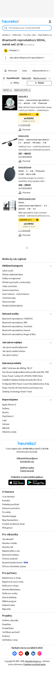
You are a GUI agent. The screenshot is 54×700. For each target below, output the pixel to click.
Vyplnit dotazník (27, 470)
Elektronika (17, 35)
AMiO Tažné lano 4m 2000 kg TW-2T (17, 368)
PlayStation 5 (8, 416)
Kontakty (6, 500)
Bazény (5, 412)
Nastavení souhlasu (10, 554)
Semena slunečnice (10, 290)
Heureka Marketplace (11, 589)
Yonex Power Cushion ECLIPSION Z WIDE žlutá (22, 376)
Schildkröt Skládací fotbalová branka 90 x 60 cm (22, 380)
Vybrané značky (10, 314)
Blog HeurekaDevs (10, 520)
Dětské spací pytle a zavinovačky (16, 282)
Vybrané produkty (11, 363)
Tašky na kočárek (9, 286)
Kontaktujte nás (27, 461)
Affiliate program (9, 601)
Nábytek (6, 428)
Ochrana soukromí (10, 558)
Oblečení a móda (9, 432)
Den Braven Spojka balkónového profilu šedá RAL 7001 (25, 372)
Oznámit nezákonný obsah (13, 524)
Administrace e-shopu (11, 578)
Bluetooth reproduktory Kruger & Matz (19, 334)
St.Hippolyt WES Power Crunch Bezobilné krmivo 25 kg (25, 383)
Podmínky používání (10, 504)
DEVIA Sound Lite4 (26, 198)
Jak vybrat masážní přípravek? (15, 347)
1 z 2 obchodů (24, 230)
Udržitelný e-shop (10, 640)
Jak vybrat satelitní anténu (13, 351)
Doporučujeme (10, 399)
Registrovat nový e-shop (12, 581)
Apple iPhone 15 (9, 404)
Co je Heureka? (8, 496)
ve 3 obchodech (25, 156)
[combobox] (27, 28)
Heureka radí (7, 547)
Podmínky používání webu (34, 664)
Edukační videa (8, 605)
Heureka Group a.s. (33, 661)
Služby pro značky (9, 593)
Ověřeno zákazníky (10, 620)
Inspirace (6, 636)
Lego (4, 420)
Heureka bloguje (9, 516)
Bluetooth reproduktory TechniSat (17, 326)
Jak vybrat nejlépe (12, 342)
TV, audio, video (29, 35)
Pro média (6, 512)
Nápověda (6, 609)
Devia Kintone (24, 167)
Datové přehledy (9, 597)
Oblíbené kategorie (12, 266)
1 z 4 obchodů (24, 125)
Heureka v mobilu (9, 543)
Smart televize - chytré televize (15, 294)
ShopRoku (6, 624)
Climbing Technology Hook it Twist (17, 391)
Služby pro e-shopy (10, 585)
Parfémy (5, 408)
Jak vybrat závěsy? (10, 355)
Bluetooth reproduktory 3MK (14, 322)
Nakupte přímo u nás (11, 551)
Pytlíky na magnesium (11, 278)
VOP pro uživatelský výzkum (14, 566)
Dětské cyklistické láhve (12, 274)
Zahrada (5, 424)
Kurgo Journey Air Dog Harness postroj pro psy (22, 387)
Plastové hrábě (8, 301)
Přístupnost (7, 527)
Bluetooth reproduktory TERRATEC (17, 318)
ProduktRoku (8, 628)
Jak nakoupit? (8, 539)
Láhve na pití (7, 270)
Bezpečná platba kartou (12, 562)
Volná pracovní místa (11, 508)
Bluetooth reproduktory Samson (16, 330)
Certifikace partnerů (11, 632)
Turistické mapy (9, 298)
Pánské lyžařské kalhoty (12, 305)
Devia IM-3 (23, 96)
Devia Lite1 (23, 136)
